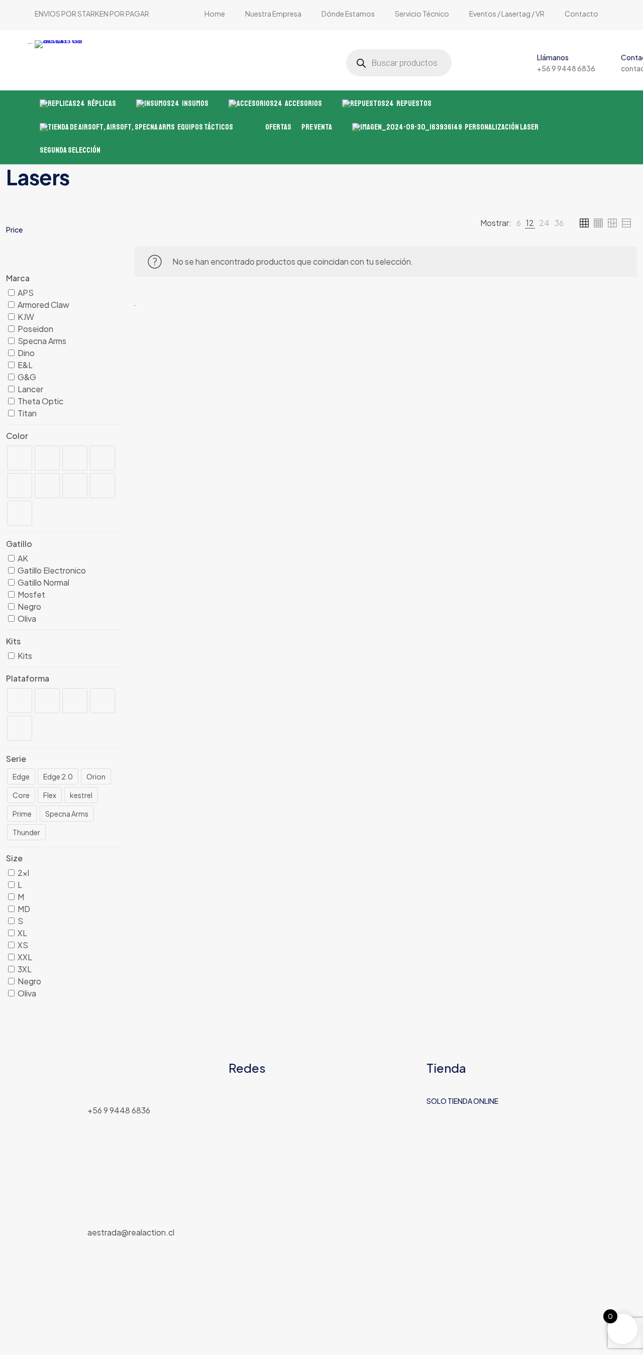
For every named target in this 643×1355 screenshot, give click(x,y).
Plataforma (27, 678)
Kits (13, 641)
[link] (518, 223)
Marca (18, 278)
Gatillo (19, 543)
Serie (16, 758)
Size (14, 858)
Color (17, 435)
